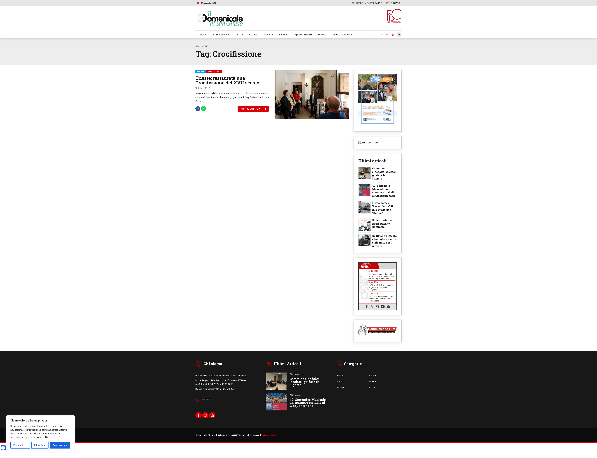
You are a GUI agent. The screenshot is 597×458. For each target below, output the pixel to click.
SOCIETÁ (373, 375)
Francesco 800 (221, 34)
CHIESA (339, 375)
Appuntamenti (303, 34)
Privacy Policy (269, 435)
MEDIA (372, 387)
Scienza (283, 34)
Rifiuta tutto (40, 445)
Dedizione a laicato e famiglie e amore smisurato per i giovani (384, 241)
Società (268, 34)
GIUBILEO (373, 381)
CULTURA (340, 387)
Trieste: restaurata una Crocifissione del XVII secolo (227, 80)
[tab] (368, 266)
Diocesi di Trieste (342, 34)
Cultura (253, 34)
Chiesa (203, 34)
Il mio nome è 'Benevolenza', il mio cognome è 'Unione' (382, 208)
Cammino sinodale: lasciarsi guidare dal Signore (384, 173)
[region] (40, 433)
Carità (239, 34)
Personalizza (20, 445)
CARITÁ (339, 381)
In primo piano (214, 71)
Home (197, 46)
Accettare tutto (60, 445)
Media (321, 34)
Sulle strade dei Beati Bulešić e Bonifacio (382, 223)
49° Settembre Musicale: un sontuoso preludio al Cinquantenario (383, 190)
